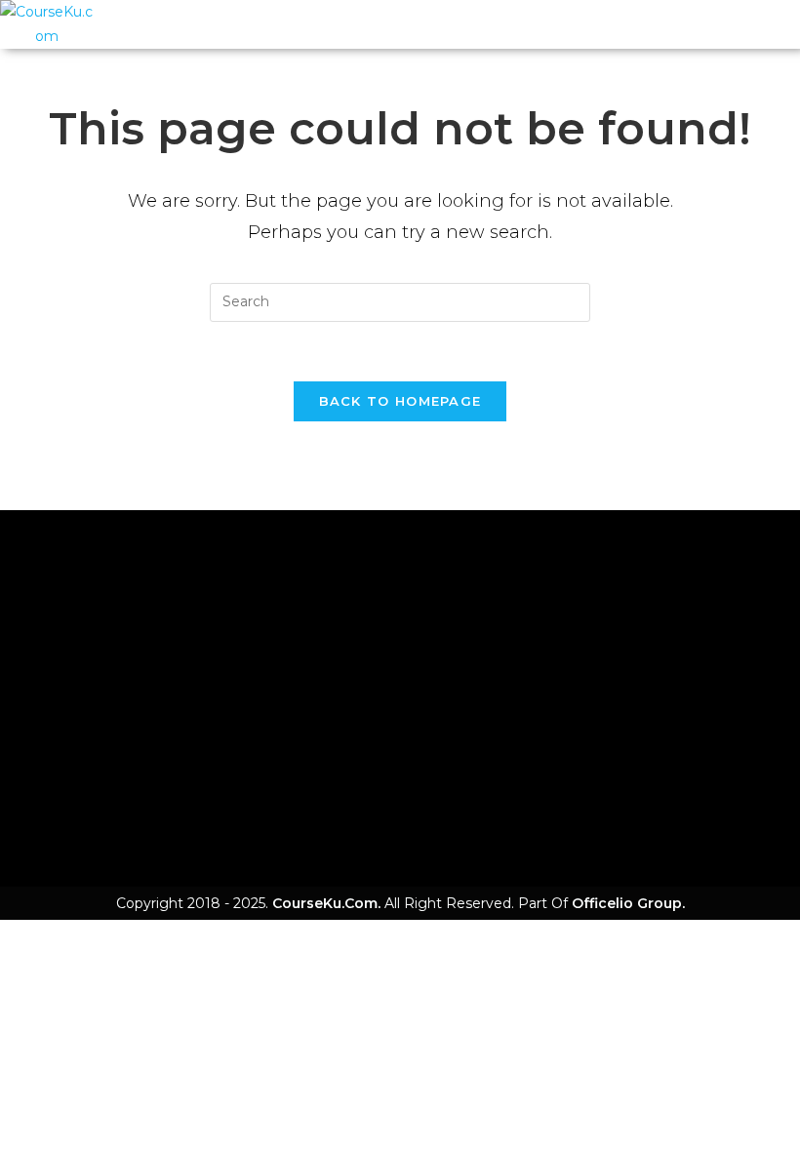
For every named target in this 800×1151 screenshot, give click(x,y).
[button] (426, 25)
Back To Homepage (400, 401)
